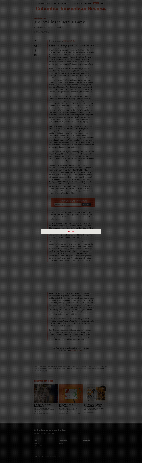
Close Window (71, 231)
